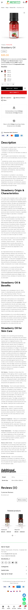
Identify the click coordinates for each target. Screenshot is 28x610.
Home (2, 7)
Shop (7, 7)
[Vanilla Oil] (7, 520)
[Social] (2, 562)
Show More (4, 66)
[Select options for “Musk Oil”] (19, 524)
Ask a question (7, 97)
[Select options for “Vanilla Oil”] (6, 524)
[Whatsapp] (24, 603)
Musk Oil (17, 529)
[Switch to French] (14, 591)
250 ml (9, 79)
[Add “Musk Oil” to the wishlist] (22, 524)
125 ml (9, 74)
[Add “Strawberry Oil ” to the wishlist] (25, 88)
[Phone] (24, 599)
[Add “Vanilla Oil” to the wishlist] (9, 524)
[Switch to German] (8, 591)
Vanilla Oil (4, 529)
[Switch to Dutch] (16, 591)
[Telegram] (24, 595)
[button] (12, 535)
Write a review (22, 500)
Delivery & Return (20, 97)
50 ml (8, 70)
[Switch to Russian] (11, 591)
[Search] (24, 2)
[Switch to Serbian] (19, 591)
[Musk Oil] (21, 520)
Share (4, 100)
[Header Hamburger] (2, 2)
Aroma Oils (12, 7)
